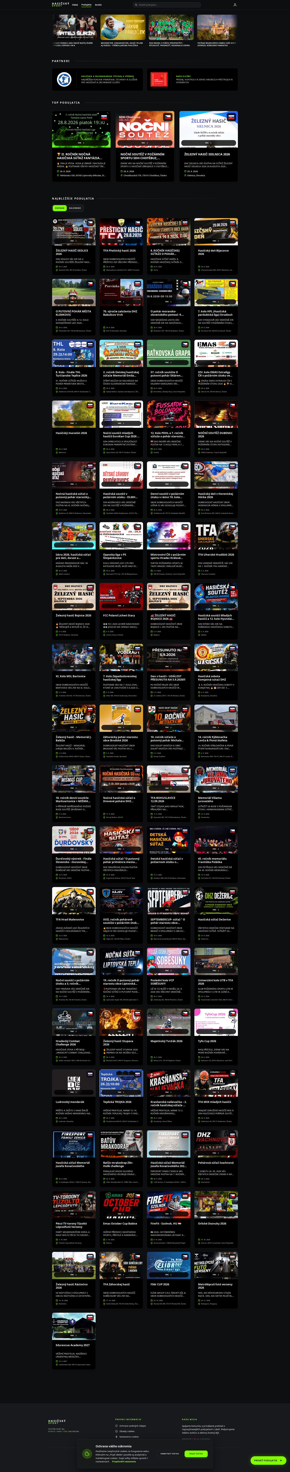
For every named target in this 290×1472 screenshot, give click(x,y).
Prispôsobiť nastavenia (124, 1461)
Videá (75, 4)
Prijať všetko (196, 1454)
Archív (98, 4)
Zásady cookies (127, 1431)
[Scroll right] (238, 28)
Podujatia (86, 4)
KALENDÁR (75, 208)
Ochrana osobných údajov (132, 1426)
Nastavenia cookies (129, 1436)
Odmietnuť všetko (170, 1454)
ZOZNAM (59, 208)
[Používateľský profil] (235, 5)
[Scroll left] (52, 28)
